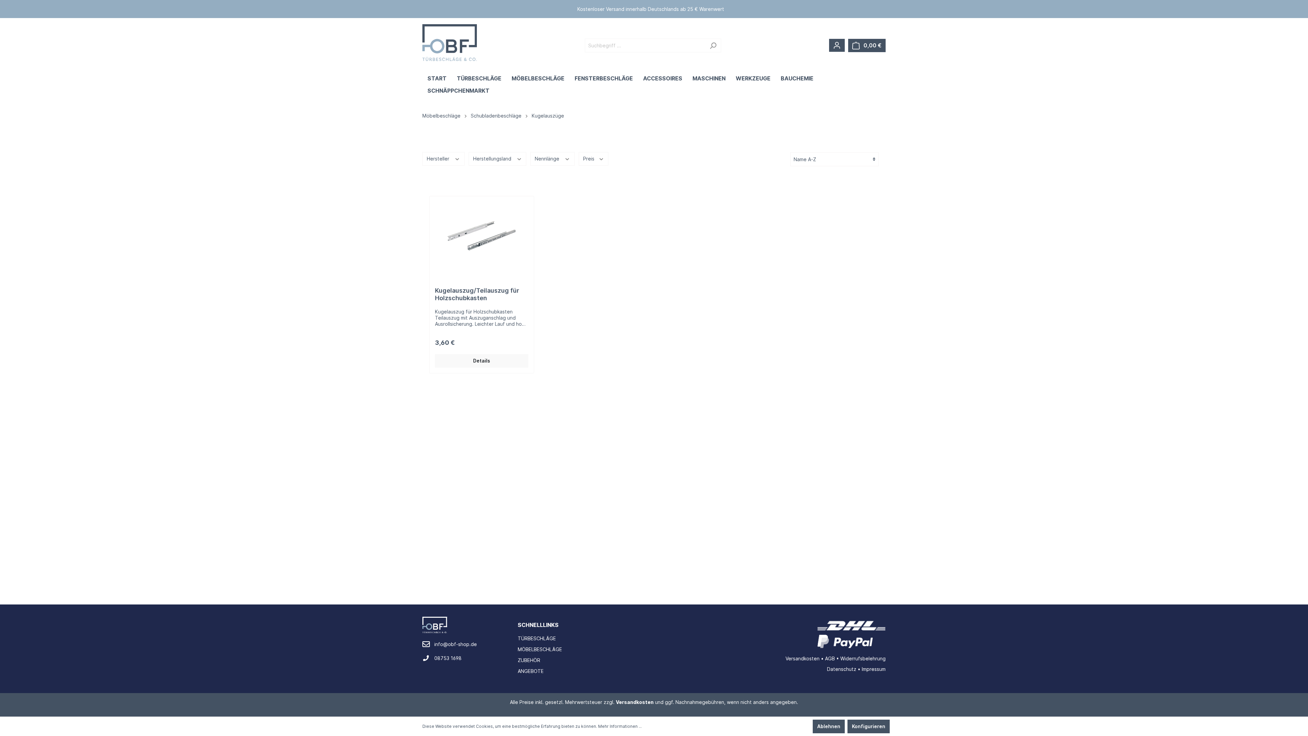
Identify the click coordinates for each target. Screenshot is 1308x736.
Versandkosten (802, 658)
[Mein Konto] (837, 45)
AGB (830, 658)
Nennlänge (548, 159)
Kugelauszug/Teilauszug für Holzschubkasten (477, 294)
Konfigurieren (868, 726)
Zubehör (529, 660)
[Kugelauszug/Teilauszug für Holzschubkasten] (481, 236)
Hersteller (439, 159)
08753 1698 (448, 658)
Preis (589, 159)
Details (481, 361)
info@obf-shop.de (455, 644)
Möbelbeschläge (540, 649)
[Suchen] (713, 45)
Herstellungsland (493, 159)
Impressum (874, 669)
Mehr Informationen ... (620, 726)
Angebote (531, 671)
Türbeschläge (537, 638)
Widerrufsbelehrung (863, 658)
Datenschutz (841, 669)
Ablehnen (828, 726)
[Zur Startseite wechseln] (449, 42)
